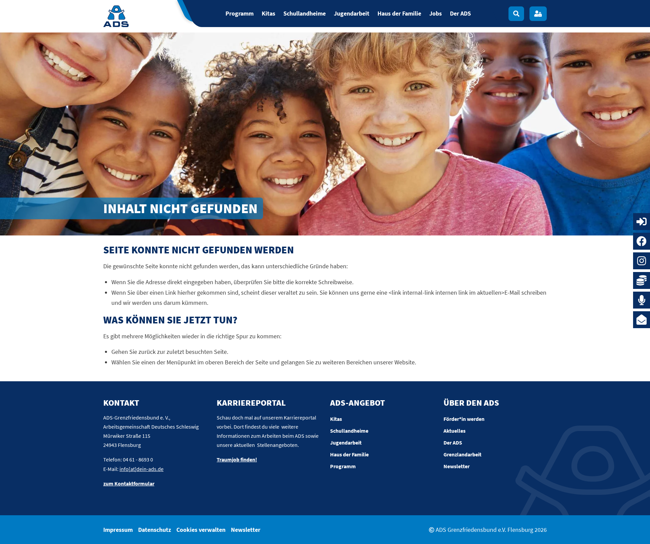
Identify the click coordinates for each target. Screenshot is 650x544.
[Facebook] (641, 241)
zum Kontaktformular (128, 483)
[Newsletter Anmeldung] (641, 319)
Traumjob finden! (237, 459)
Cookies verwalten (200, 530)
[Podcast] (641, 300)
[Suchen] (516, 13)
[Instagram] (641, 260)
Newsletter (245, 530)
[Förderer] (641, 280)
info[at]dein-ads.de (142, 469)
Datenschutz (154, 530)
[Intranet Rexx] (641, 221)
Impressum (118, 530)
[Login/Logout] (538, 13)
